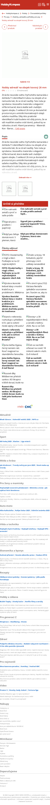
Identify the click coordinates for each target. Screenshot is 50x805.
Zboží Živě (3, 711)
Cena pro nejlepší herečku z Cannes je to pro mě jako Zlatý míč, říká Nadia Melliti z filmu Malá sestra (24, 424)
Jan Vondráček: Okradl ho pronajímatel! (13, 699)
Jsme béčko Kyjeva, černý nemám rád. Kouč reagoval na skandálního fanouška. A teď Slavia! (13, 363)
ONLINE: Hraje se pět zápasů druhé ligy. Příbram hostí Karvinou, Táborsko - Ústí (25, 450)
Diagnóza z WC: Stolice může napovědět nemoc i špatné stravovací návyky (24, 650)
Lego (1, 751)
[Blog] (39, 4)
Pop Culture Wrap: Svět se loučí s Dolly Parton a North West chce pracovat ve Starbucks (24, 626)
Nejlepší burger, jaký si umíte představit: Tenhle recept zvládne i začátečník (24, 588)
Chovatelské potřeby (38, 13)
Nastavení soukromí (25, 801)
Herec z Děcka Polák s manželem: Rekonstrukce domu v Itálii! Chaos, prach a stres (24, 472)
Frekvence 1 (4, 783)
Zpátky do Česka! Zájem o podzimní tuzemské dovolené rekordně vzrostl (24, 608)
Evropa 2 (3, 786)
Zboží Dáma (4, 716)
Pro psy (7, 17)
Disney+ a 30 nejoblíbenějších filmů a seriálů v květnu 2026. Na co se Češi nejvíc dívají (37, 334)
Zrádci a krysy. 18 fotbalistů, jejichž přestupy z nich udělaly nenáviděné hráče (36, 273)
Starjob (2, 776)
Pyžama (2, 753)
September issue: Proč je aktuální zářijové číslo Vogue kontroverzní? (22, 630)
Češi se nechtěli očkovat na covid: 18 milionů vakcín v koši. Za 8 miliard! (36, 362)
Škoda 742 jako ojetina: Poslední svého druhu (15, 514)
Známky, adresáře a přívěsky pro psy (26, 17)
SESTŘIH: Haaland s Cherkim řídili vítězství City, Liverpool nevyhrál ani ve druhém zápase (24, 455)
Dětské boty (4, 761)
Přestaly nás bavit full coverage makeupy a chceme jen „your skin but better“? (23, 633)
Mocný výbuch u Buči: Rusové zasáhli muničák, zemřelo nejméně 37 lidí (23, 427)
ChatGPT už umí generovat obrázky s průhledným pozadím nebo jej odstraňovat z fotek (22, 544)
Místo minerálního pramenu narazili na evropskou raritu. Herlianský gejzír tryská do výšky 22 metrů (24, 611)
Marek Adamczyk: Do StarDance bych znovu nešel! (16, 696)
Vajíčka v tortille (5, 497)
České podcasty (5, 778)
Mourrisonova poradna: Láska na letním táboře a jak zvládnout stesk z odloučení (23, 679)
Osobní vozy (4, 713)
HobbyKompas (5, 724)
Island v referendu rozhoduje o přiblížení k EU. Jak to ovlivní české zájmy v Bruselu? (12, 334)
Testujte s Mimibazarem (8, 743)
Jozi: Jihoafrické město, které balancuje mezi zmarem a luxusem (21, 605)
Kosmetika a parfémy (7, 756)
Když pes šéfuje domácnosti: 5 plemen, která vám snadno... (34, 236)
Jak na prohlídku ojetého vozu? (10, 721)
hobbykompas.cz (12, 13)
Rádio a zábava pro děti (8, 781)
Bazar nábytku (4, 766)
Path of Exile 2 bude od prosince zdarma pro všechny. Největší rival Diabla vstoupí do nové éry (24, 675)
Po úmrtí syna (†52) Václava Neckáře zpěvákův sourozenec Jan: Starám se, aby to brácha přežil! (36, 301)
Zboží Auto (3, 729)
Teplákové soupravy (6, 759)
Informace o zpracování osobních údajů (30, 799)
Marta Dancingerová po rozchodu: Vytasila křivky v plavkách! (20, 476)
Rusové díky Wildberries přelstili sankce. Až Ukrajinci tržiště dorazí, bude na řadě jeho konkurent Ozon (13, 392)
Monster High (4, 746)
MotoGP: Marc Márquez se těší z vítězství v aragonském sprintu (21, 517)
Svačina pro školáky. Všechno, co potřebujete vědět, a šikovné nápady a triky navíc (24, 500)
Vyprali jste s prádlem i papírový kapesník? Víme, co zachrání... (33, 223)
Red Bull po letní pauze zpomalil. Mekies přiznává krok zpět (19, 519)
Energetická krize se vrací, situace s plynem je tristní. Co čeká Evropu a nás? (24, 567)
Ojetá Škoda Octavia (6, 731)
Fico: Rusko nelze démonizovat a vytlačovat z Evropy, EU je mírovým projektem (22, 431)
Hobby (24, 13)
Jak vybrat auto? (5, 734)
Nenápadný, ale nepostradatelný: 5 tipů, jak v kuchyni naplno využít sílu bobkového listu (24, 584)
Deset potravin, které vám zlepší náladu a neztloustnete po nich (21, 652)
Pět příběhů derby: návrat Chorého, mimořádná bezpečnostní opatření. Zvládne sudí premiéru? (23, 446)
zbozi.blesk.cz (4, 718)
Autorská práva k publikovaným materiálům (14, 797)
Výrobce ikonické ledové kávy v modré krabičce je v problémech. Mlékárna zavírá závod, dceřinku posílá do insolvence (13, 304)
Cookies (47, 799)
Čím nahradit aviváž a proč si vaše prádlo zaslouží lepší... (34, 211)
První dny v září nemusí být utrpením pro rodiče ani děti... (19, 494)
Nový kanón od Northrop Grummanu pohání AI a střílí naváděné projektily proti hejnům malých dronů (24, 536)
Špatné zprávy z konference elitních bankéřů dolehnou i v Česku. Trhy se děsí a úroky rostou (24, 559)
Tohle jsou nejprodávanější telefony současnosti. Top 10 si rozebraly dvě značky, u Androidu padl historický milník (24, 540)
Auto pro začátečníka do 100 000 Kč (11, 726)
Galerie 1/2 (25, 82)
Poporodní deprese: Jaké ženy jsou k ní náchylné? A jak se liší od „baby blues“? (23, 656)
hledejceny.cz (4, 708)
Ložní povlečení (5, 764)
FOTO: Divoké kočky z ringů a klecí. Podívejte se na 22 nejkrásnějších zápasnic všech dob (12, 273)
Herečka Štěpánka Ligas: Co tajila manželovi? (14, 694)
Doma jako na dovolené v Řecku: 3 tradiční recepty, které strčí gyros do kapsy (23, 591)
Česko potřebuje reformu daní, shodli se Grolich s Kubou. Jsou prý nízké (24, 478)
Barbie (2, 748)
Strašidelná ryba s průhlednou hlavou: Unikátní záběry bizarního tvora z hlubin (24, 671)
